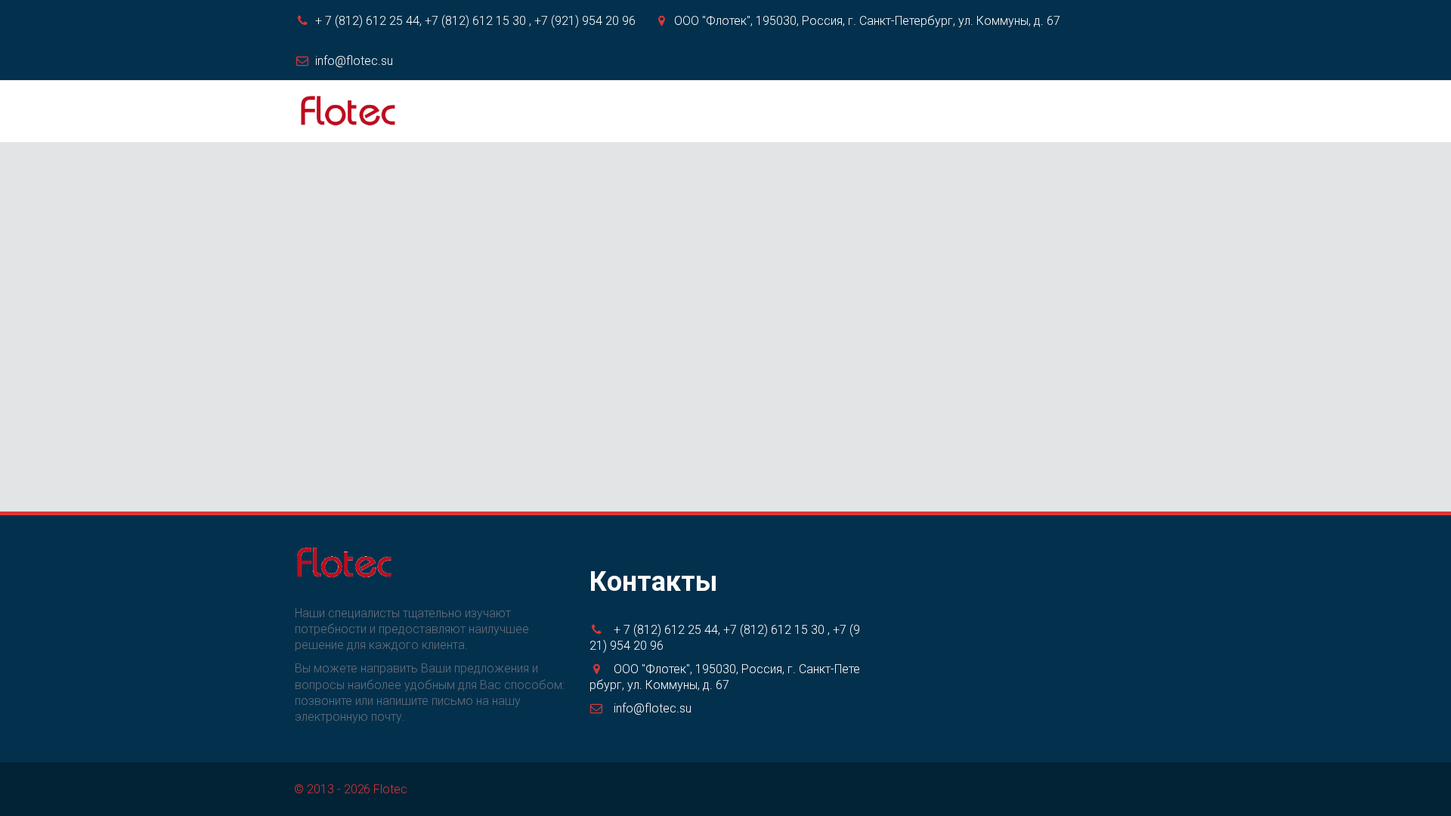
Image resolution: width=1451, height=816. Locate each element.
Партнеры (910, 111)
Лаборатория (725, 111)
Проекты (823, 111)
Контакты (1001, 111)
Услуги (631, 111)
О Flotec (552, 111)
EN (1069, 111)
